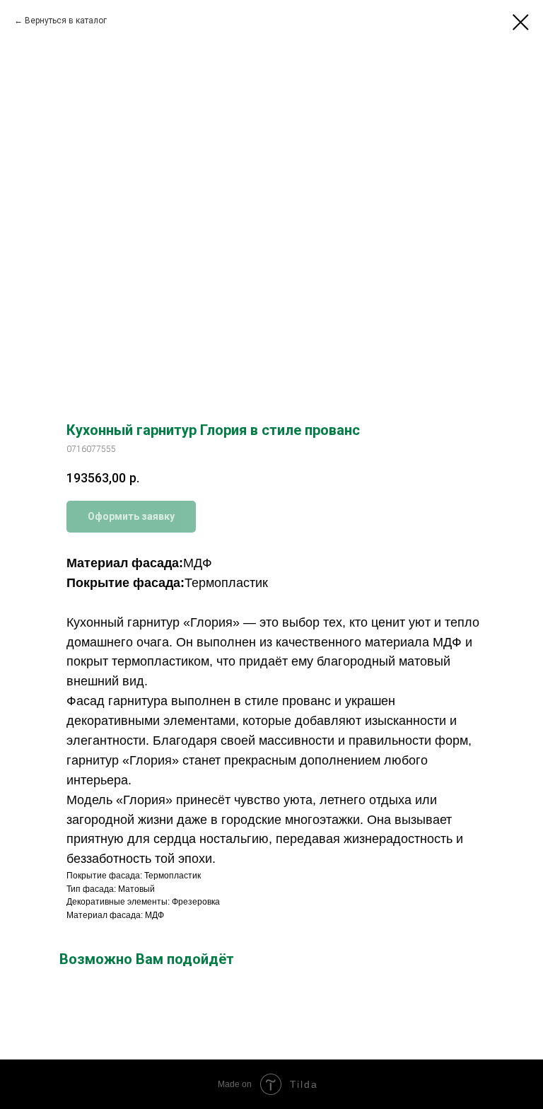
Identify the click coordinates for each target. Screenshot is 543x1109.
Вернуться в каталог (66, 20)
